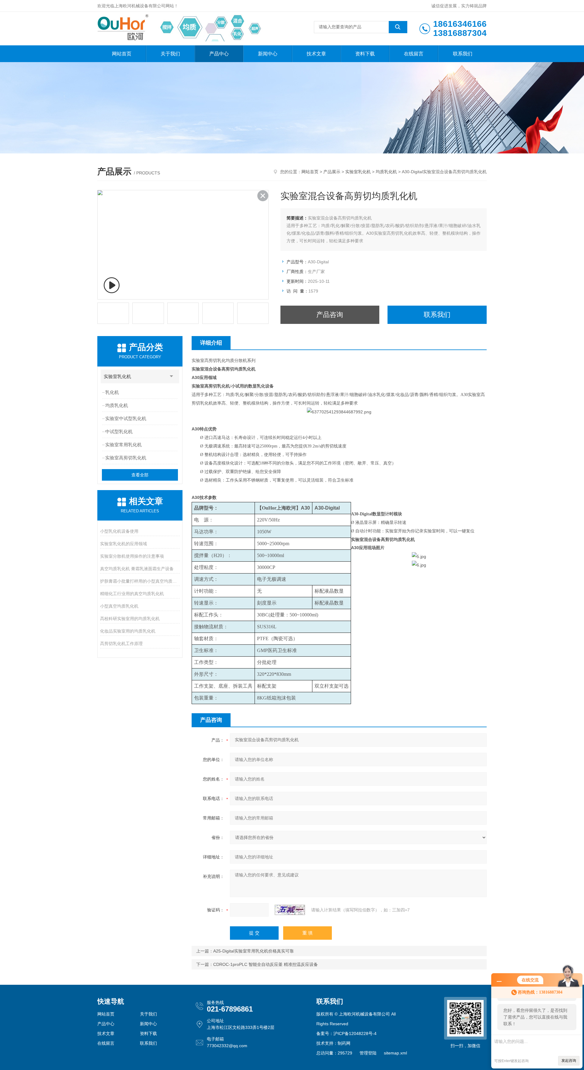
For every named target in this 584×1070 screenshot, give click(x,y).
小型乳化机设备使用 (119, 531)
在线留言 (413, 53)
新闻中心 (267, 53)
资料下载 (365, 53)
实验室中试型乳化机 (125, 418)
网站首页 (121, 53)
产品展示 (331, 171)
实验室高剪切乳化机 (125, 457)
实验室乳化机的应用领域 (123, 543)
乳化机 (112, 392)
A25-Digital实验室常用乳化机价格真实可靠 (253, 951)
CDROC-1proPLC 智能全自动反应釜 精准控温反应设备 (265, 964)
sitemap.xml (395, 1053)
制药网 (344, 1043)
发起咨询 (568, 1060)
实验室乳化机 (358, 171)
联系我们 (462, 53)
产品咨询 (329, 314)
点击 (171, 376)
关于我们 (170, 53)
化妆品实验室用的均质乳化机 (127, 631)
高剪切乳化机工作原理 (121, 643)
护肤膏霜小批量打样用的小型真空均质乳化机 (139, 581)
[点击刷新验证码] (290, 910)
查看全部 (139, 474)
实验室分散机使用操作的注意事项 (132, 556)
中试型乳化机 (119, 431)
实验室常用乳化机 (123, 444)
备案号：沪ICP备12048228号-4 (346, 1033)
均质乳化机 (386, 171)
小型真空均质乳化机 (119, 606)
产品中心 (219, 53)
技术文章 (316, 53)
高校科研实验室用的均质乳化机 (130, 618)
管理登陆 (368, 1053)
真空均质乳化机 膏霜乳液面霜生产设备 (137, 568)
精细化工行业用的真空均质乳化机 (132, 593)
